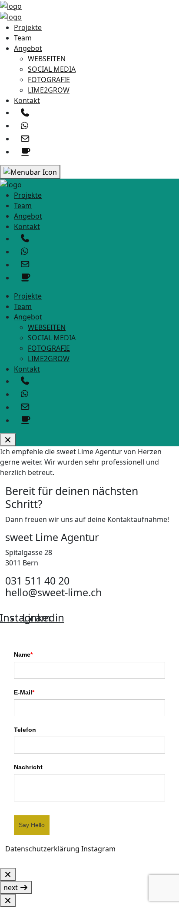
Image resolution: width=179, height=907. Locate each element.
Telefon (25, 729)
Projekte (28, 27)
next (11, 887)
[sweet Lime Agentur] (11, 5)
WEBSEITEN (47, 58)
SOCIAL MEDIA (52, 69)
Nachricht (28, 767)
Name (23, 654)
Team (23, 38)
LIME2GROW (49, 90)
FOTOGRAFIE (49, 79)
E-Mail (24, 692)
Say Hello (32, 824)
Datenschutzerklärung (43, 849)
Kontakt (27, 100)
